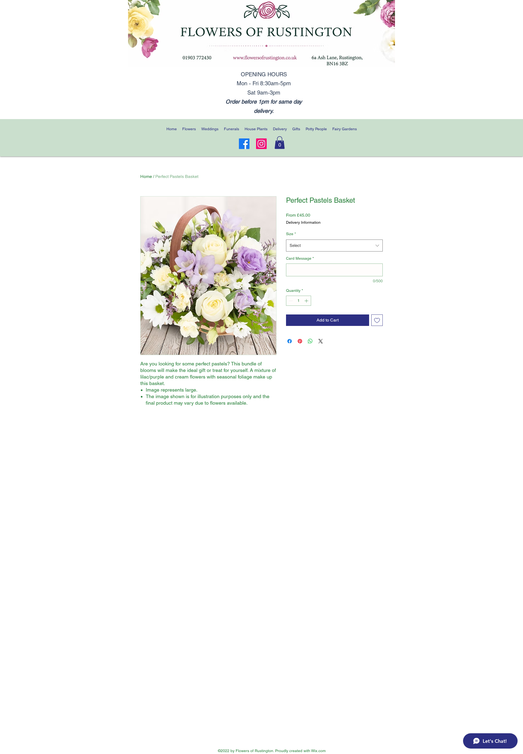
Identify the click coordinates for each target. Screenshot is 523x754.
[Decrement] (290, 300)
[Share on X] (320, 341)
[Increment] (306, 300)
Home (146, 176)
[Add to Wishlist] (377, 320)
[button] (279, 142)
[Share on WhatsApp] (310, 341)
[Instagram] (261, 143)
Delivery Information (303, 222)
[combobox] (334, 246)
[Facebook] (244, 143)
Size (291, 234)
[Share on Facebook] (289, 341)
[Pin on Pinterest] (300, 341)
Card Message (300, 258)
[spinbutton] (298, 300)
